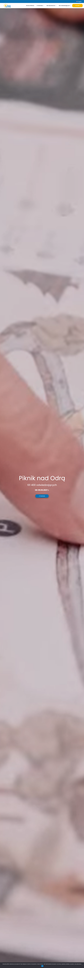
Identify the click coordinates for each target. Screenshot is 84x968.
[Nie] (82, 965)
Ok (42, 966)
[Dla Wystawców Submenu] (56, 5)
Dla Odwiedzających (64, 5)
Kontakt (77, 5)
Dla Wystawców (51, 5)
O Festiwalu (40, 5)
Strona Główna (30, 5)
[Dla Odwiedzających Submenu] (71, 5)
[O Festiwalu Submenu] (44, 5)
